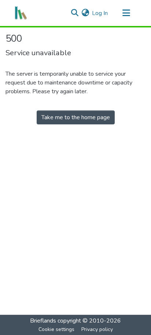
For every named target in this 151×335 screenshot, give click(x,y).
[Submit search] (74, 13)
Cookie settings (56, 329)
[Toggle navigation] (126, 13)
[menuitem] (85, 13)
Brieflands (43, 321)
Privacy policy (97, 329)
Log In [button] (100, 13)
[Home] (21, 13)
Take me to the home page (75, 117)
